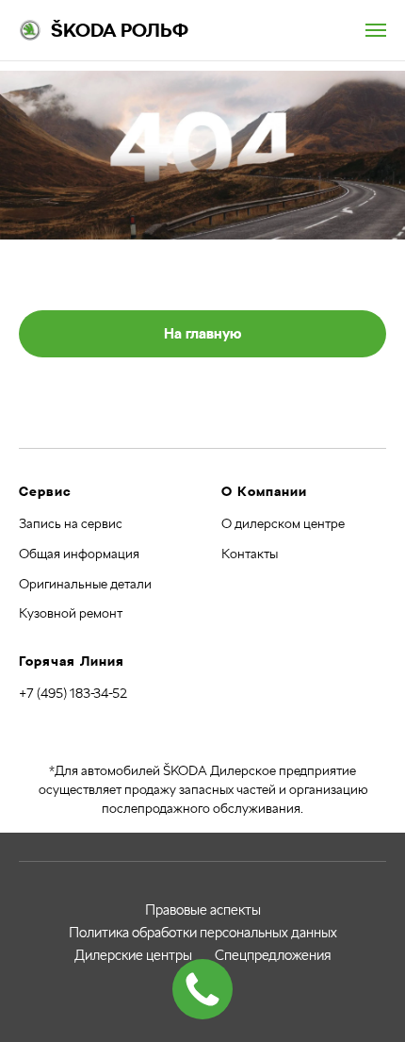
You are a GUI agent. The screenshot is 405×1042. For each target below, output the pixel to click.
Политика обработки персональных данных (203, 932)
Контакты (249, 553)
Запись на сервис (70, 523)
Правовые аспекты (203, 909)
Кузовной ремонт (70, 612)
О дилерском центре (283, 523)
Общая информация (79, 553)
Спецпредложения (273, 955)
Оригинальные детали (85, 583)
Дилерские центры (133, 955)
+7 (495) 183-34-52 (73, 693)
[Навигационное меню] (375, 30)
